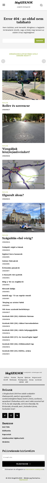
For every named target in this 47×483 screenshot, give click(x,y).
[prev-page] (3, 61)
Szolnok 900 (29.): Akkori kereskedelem (20, 323)
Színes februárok (10, 261)
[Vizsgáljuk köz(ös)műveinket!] (23, 128)
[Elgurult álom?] (23, 174)
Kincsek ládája (8, 289)
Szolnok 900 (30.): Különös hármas (18, 316)
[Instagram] (10, 415)
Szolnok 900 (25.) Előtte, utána (16, 351)
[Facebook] (4, 415)
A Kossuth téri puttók (12, 275)
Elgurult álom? (13, 195)
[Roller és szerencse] (23, 85)
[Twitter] (17, 415)
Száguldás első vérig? (17, 238)
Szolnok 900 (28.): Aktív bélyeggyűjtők (19, 330)
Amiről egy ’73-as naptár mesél (16, 295)
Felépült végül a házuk (12, 247)
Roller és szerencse (16, 106)
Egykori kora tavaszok (12, 254)
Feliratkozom (22, 464)
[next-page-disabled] (44, 61)
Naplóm (5, 103)
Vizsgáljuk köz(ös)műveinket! (16, 150)
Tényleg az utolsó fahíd (13, 302)
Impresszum (23, 480)
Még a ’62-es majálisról (13, 282)
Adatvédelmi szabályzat (34, 469)
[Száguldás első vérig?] (23, 217)
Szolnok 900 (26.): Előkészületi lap (18, 344)
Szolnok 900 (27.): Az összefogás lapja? (20, 337)
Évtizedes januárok (11, 268)
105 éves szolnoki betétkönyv (16, 309)
